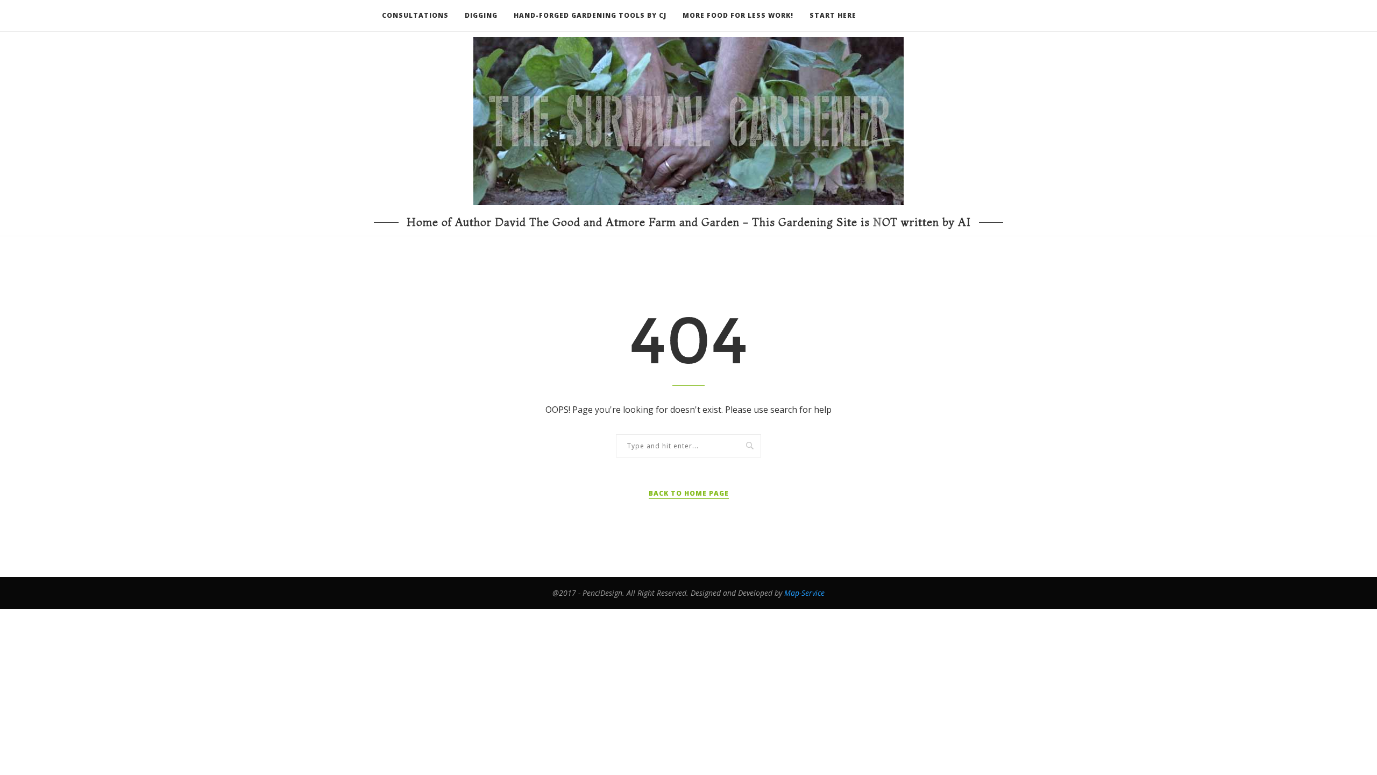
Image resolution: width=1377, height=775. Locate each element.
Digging (481, 15)
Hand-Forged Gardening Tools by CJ (590, 15)
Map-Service (804, 593)
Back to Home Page (689, 493)
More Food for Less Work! (738, 15)
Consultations (415, 15)
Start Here (833, 15)
